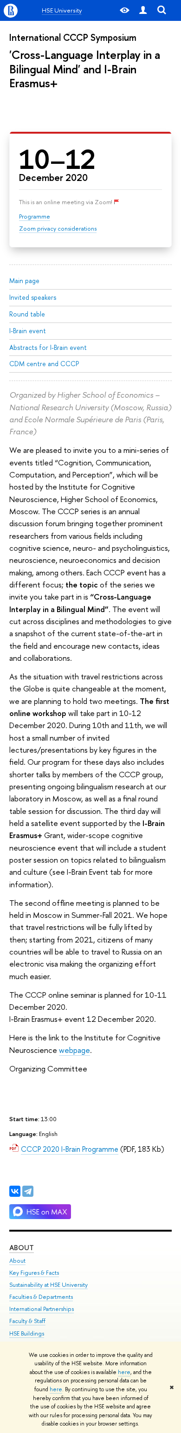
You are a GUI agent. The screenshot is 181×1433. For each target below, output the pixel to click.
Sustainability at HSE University (48, 1285)
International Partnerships (41, 1309)
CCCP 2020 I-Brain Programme (69, 1149)
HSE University (62, 10)
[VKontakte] (14, 1191)
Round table (27, 314)
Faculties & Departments (41, 1297)
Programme (34, 216)
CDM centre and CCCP (44, 363)
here (124, 1372)
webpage (74, 1050)
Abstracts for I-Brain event (48, 347)
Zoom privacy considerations (58, 228)
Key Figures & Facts (34, 1273)
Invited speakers (32, 297)
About (21, 1247)
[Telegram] (27, 1191)
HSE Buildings (26, 1333)
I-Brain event (27, 330)
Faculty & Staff (27, 1321)
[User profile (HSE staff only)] (143, 10)
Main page (24, 280)
